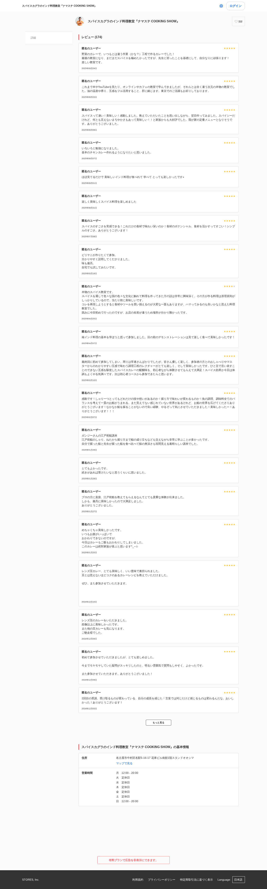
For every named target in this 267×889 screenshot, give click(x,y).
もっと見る (158, 722)
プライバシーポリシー (161, 879)
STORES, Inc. (30, 879)
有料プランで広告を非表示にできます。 (133, 860)
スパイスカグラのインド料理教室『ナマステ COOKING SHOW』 (59, 5)
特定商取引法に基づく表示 (196, 879)
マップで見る (124, 763)
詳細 (33, 37)
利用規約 (137, 879)
